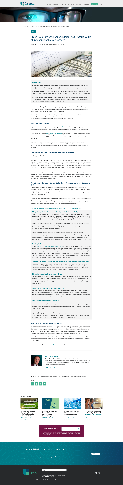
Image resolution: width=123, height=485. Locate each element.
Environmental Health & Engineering (28, 4)
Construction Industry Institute (54, 133)
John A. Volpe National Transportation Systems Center (49, 246)
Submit (78, 429)
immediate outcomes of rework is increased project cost (52, 126)
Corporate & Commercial (58, 376)
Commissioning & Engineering (45, 376)
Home (24, 26)
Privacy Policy (48, 434)
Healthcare (67, 376)
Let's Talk (95, 453)
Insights (28, 26)
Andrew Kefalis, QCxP (55, 44)
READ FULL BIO (49, 367)
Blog (33, 26)
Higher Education (75, 376)
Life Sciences (82, 376)
